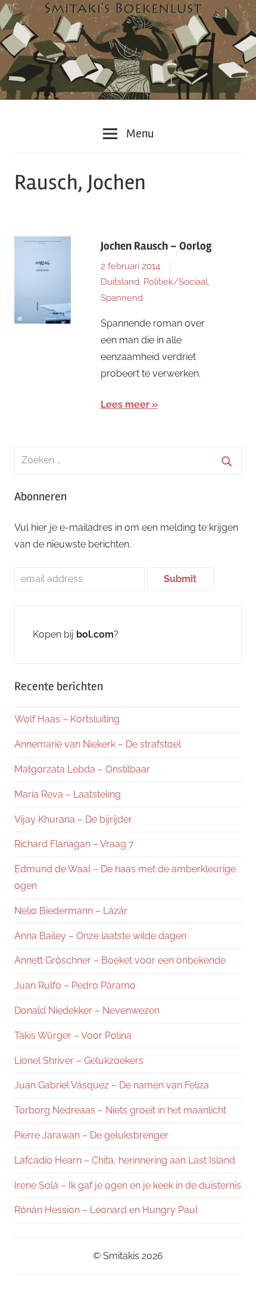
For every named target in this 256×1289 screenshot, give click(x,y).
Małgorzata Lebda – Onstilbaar (82, 769)
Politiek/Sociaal (175, 281)
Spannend (122, 298)
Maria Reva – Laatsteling (67, 794)
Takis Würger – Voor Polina (73, 1035)
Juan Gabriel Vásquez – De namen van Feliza (111, 1085)
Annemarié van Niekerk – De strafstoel (97, 744)
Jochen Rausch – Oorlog (156, 246)
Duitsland (120, 281)
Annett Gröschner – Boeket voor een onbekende (120, 960)
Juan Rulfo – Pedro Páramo (75, 985)
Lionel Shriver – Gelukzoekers (78, 1060)
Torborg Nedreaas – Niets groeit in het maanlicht (120, 1110)
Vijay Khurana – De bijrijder (73, 819)
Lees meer (125, 404)
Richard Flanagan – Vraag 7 (74, 844)
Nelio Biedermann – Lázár (70, 910)
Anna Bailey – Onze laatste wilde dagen (100, 936)
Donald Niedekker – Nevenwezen (87, 1010)
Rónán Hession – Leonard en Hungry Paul (106, 1210)
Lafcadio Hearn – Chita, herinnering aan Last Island (124, 1160)
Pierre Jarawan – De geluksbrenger (91, 1135)
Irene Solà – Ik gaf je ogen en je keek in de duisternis (127, 1185)
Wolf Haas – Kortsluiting (67, 719)
